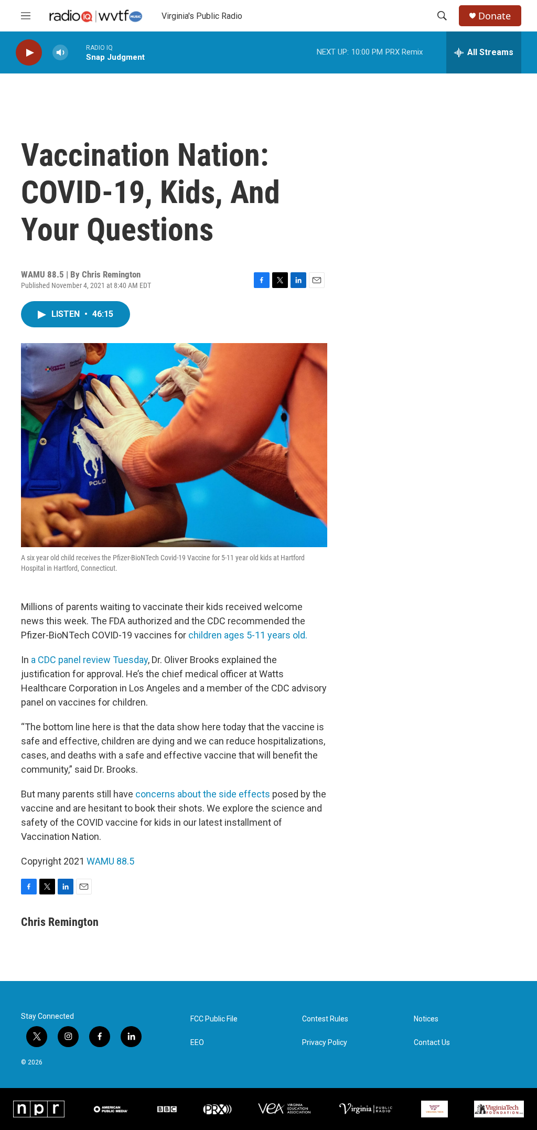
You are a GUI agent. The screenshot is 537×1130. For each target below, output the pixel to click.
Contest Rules (325, 1019)
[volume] (60, 53)
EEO (197, 1043)
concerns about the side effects (202, 793)
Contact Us (432, 1043)
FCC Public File (214, 1019)
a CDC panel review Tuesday (89, 659)
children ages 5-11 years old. (247, 635)
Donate (494, 16)
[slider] (77, 52)
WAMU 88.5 (110, 861)
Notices (426, 1019)
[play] (28, 53)
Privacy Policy (324, 1043)
